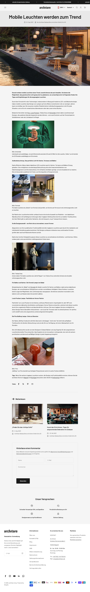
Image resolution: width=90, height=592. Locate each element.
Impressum (32, 545)
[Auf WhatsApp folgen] (23, 576)
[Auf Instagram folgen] (10, 576)
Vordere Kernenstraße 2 (57, 541)
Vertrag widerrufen (35, 568)
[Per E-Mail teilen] (32, 384)
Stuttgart (34, 377)
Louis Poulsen (34, 113)
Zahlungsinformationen (36, 558)
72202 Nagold (54, 545)
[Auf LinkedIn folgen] (19, 576)
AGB (30, 548)
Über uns (32, 535)
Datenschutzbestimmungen (24, 454)
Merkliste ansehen (75, 539)
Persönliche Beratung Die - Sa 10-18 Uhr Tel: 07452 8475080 (51, 2)
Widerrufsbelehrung (35, 551)
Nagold (26, 377)
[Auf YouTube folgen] (14, 576)
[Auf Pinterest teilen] (28, 384)
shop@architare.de (59, 559)
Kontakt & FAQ (33, 538)
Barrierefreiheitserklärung (37, 565)
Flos (28, 113)
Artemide (53, 113)
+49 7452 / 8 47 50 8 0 (59, 556)
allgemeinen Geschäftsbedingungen (60, 451)
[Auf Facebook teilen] (18, 384)
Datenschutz (33, 555)
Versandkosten (34, 561)
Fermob (32, 287)
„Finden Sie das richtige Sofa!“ (22, 427)
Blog (30, 542)
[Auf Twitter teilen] (23, 384)
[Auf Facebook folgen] (5, 576)
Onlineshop (55, 377)
